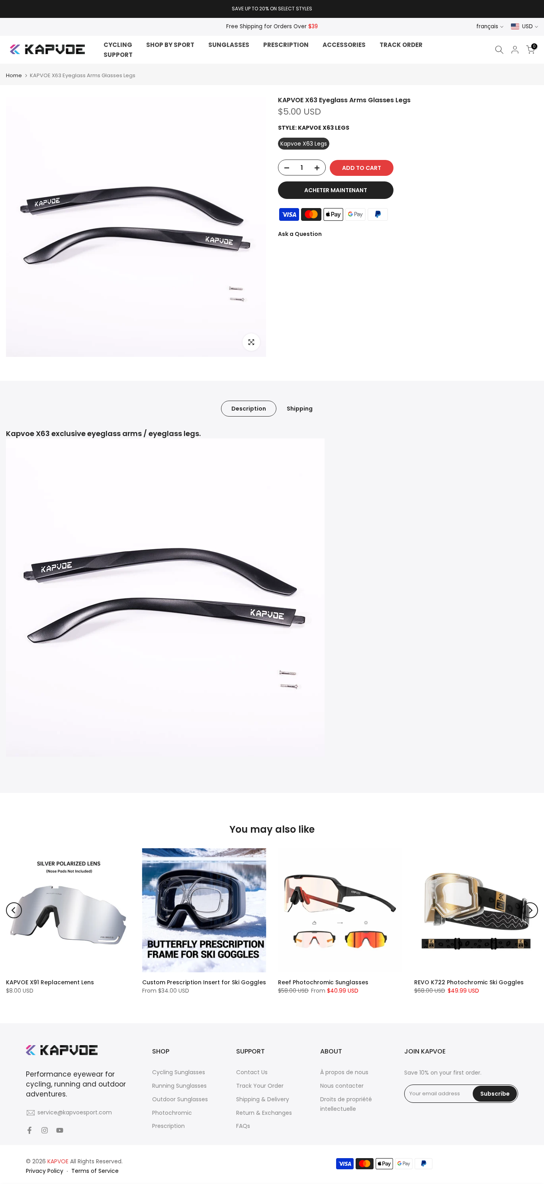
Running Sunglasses (179, 1086)
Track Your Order (260, 1086)
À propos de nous (344, 1072)
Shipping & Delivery (262, 1099)
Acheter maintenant (335, 191)
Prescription (168, 1126)
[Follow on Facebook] (29, 1130)
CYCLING (118, 45)
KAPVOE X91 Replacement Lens (50, 982)
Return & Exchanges (264, 1113)
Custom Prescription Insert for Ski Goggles (204, 982)
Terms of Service (95, 1171)
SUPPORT (118, 55)
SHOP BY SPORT (170, 45)
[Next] (530, 910)
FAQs (243, 1126)
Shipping (300, 409)
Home (14, 75)
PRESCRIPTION (286, 45)
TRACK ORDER (401, 45)
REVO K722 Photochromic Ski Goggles (469, 982)
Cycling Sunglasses (178, 1072)
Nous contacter (342, 1086)
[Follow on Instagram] (44, 1130)
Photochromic (172, 1113)
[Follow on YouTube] (59, 1130)
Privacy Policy (44, 1171)
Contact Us (252, 1072)
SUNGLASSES (228, 45)
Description (248, 409)
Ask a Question (300, 234)
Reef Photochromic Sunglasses (323, 982)
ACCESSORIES (344, 45)
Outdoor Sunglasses (180, 1099)
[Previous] (14, 910)
